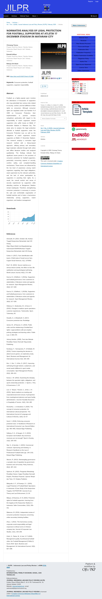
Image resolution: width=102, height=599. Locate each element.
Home (8, 22)
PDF (44, 86)
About (34, 16)
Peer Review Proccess (83, 43)
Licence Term (83, 67)
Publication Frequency (83, 52)
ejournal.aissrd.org (18, 586)
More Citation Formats (48, 118)
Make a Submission (79, 25)
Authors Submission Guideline (83, 55)
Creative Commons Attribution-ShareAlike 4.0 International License (52, 163)
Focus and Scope (83, 46)
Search (94, 16)
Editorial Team (24, 16)
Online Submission (83, 70)
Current (6, 16)
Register (90, 1)
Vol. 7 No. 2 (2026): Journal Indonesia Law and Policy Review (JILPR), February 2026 (31, 24)
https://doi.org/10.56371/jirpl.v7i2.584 (21, 76)
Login (96, 1)
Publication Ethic (83, 49)
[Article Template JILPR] (82, 115)
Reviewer (83, 40)
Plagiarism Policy (83, 58)
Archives (14, 16)
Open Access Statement (83, 64)
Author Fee (83, 61)
